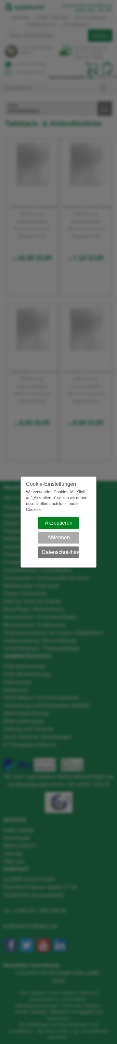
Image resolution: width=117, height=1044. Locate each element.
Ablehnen (58, 537)
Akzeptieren (58, 523)
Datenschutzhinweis (60, 552)
